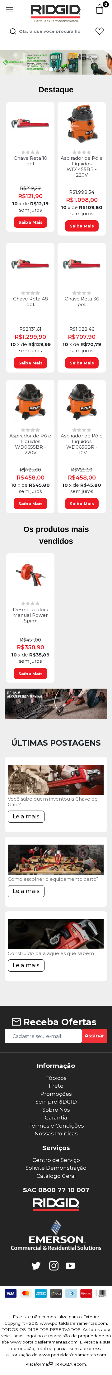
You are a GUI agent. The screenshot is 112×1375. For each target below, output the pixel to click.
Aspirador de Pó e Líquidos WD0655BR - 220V (30, 444)
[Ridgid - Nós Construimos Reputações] (56, 1204)
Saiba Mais (30, 222)
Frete (56, 1086)
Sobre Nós (56, 1110)
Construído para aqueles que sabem (51, 953)
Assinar (94, 1036)
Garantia (56, 1117)
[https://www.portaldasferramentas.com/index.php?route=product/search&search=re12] (56, 704)
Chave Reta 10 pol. (30, 161)
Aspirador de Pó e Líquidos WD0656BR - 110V (82, 444)
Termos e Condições (56, 1126)
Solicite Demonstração (56, 1168)
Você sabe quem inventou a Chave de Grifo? (53, 801)
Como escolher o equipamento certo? (53, 879)
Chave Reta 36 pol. (82, 301)
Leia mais (26, 816)
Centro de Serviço (56, 1160)
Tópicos (56, 1078)
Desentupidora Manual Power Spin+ (30, 615)
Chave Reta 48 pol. (30, 301)
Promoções (56, 1094)
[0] (99, 13)
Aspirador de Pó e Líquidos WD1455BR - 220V (82, 166)
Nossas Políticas (56, 1133)
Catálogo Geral (56, 1176)
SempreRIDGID (56, 1102)
